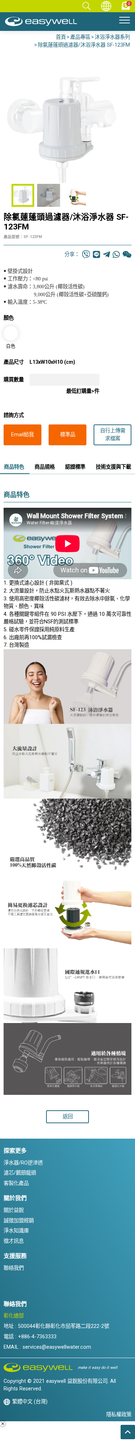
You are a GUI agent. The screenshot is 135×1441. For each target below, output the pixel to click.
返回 (68, 1117)
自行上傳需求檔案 (112, 435)
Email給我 (22, 435)
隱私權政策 (118, 1415)
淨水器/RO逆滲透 (23, 1163)
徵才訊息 (14, 1241)
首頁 (61, 37)
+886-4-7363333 (37, 1337)
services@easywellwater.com (57, 1347)
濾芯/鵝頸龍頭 (20, 1173)
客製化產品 (16, 1183)
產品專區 (80, 37)
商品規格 (45, 467)
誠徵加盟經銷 (19, 1221)
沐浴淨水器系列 (112, 37)
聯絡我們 (14, 1268)
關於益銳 (14, 1210)
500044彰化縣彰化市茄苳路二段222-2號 (63, 1326)
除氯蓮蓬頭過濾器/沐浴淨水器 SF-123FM (84, 45)
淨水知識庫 (16, 1231)
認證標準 (75, 467)
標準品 (67, 435)
